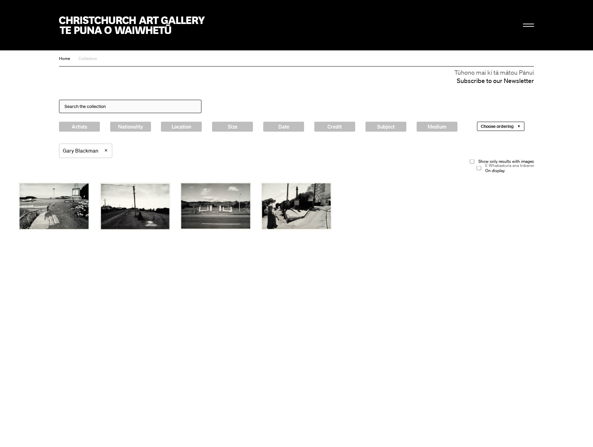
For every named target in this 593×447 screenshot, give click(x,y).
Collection (88, 58)
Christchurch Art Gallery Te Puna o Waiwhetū (132, 25)
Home (64, 58)
